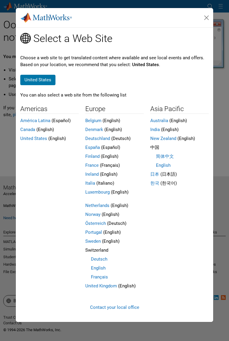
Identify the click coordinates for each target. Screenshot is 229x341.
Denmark (94, 129)
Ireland (92, 174)
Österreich (95, 223)
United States (33, 138)
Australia (159, 120)
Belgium (93, 120)
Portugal (93, 232)
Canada (27, 129)
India (155, 129)
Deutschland (97, 138)
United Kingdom (101, 286)
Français (99, 277)
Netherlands (97, 205)
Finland (92, 156)
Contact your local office (114, 307)
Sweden (93, 241)
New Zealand (163, 138)
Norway (92, 214)
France (92, 165)
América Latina (35, 120)
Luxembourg (97, 192)
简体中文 (165, 156)
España (92, 147)
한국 (154, 183)
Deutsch (99, 259)
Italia (90, 183)
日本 (154, 174)
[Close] (206, 17)
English (98, 268)
